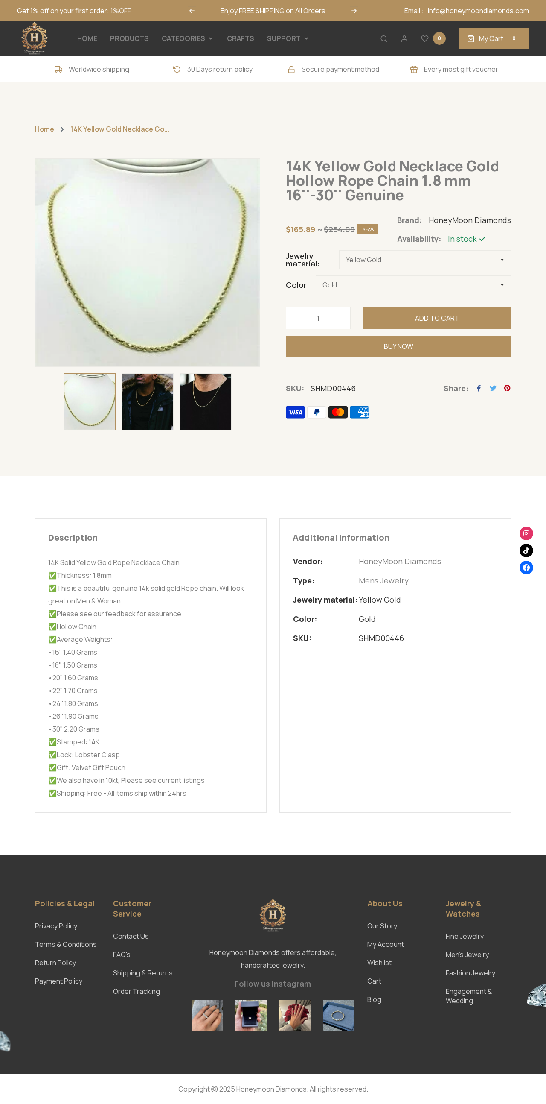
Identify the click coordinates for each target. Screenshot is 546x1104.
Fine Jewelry (465, 936)
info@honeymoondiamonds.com (478, 10)
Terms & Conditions (66, 944)
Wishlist (379, 962)
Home (44, 129)
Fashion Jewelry (470, 973)
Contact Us (131, 936)
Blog (374, 999)
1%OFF (120, 10)
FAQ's (122, 954)
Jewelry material (301, 259)
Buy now (398, 346)
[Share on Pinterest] (507, 388)
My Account (385, 944)
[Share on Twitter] (493, 388)
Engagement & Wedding (469, 996)
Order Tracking (136, 991)
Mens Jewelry (384, 580)
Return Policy (55, 962)
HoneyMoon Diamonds (400, 561)
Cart (374, 981)
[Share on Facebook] (479, 388)
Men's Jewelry (467, 954)
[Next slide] (354, 10)
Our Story (382, 926)
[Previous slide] (192, 10)
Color (296, 285)
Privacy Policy (56, 926)
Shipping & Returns (143, 973)
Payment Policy (58, 981)
